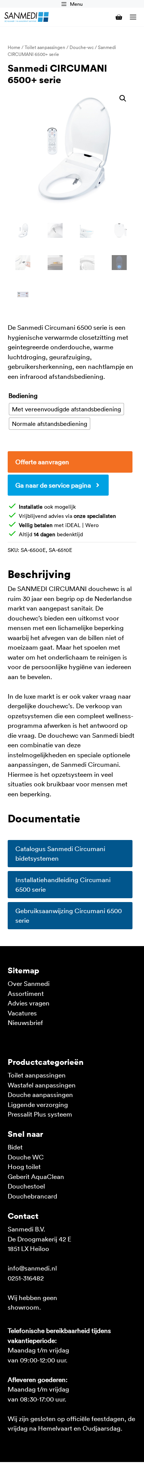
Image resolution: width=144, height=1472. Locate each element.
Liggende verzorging (38, 1104)
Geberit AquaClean (36, 1176)
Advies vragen (29, 1003)
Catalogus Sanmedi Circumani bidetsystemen (60, 853)
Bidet (15, 1147)
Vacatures (22, 1013)
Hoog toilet (24, 1166)
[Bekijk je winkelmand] (115, 17)
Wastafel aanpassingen (42, 1085)
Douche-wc (82, 47)
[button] (123, 98)
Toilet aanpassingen (45, 47)
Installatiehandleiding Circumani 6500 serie (63, 884)
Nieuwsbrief (25, 1022)
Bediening (23, 395)
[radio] (66, 409)
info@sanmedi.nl (32, 1268)
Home (14, 47)
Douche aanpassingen (40, 1094)
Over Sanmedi (29, 983)
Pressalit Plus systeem (40, 1114)
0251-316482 (26, 1278)
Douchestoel (26, 1186)
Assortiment (26, 993)
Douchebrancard (32, 1196)
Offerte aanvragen (42, 461)
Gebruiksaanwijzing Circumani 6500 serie (68, 915)
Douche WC (26, 1157)
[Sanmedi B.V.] (26, 17)
